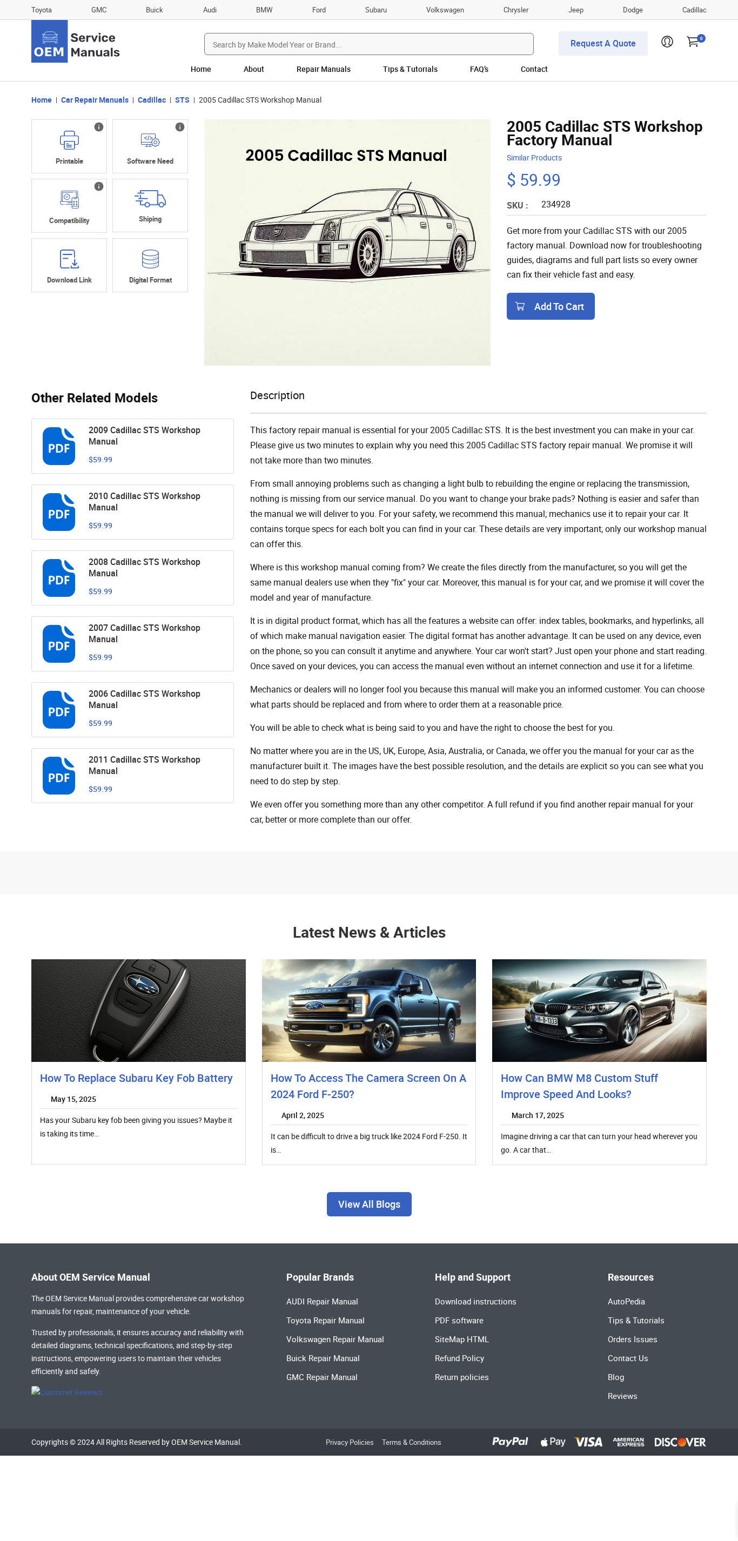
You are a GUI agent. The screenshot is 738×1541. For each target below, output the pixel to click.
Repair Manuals (324, 69)
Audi (210, 10)
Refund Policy (459, 1357)
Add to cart (559, 306)
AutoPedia (626, 1301)
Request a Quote (603, 43)
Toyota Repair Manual (325, 1320)
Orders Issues (633, 1339)
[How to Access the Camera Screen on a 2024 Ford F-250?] (369, 1010)
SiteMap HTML (462, 1339)
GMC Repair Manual (322, 1376)
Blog (616, 1376)
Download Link (69, 280)
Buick (154, 10)
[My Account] (667, 44)
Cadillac (694, 10)
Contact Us (628, 1357)
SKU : (517, 205)
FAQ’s (479, 69)
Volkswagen (445, 10)
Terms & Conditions (411, 1442)
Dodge (633, 10)
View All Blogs (369, 1203)
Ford (319, 10)
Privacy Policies (350, 1442)
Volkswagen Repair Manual (335, 1339)
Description (277, 395)
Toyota (41, 10)
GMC (98, 10)
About (254, 69)
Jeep (575, 10)
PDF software (459, 1320)
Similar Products (534, 157)
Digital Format (150, 280)
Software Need (150, 161)
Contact (534, 69)
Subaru (376, 10)
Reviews (623, 1395)
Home (201, 69)
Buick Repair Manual (323, 1357)
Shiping (150, 219)
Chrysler (516, 10)
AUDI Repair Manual (322, 1301)
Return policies (462, 1376)
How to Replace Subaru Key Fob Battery (136, 1078)
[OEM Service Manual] (76, 41)
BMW (264, 10)
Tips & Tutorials (410, 69)
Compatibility (69, 220)
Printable (69, 161)
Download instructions (475, 1301)
